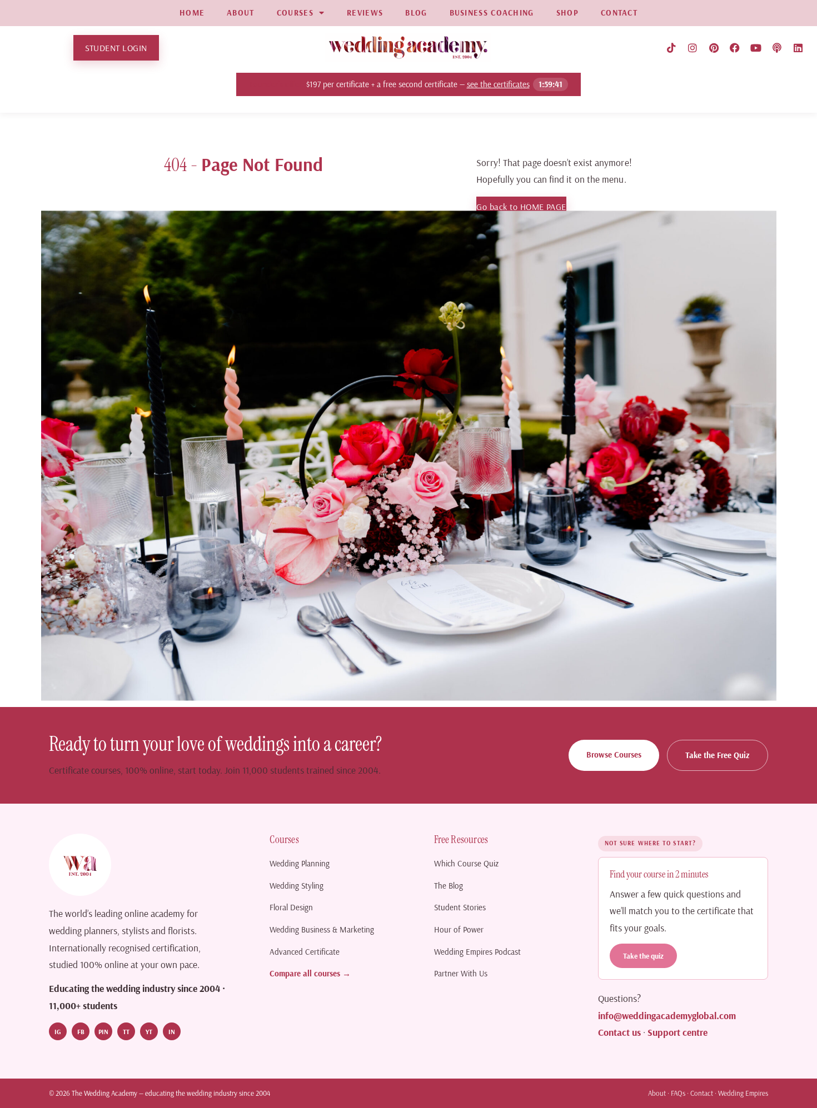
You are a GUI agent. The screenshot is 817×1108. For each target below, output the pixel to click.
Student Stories (460, 907)
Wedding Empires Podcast (477, 951)
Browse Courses (613, 754)
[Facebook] (735, 48)
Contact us (619, 1032)
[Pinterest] (714, 48)
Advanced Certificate (305, 951)
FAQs (678, 1093)
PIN (103, 1031)
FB (80, 1031)
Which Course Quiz (466, 863)
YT (149, 1031)
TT (126, 1031)
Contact (701, 1093)
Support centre (677, 1032)
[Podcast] (777, 48)
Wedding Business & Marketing (322, 929)
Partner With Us (460, 973)
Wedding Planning (300, 863)
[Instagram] (693, 48)
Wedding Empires (743, 1093)
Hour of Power (459, 929)
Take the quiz (643, 955)
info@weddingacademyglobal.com (667, 1015)
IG (57, 1031)
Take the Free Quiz (717, 755)
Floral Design (291, 907)
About (657, 1093)
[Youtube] (756, 48)
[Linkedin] (798, 48)
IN (171, 1031)
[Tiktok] (671, 48)
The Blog (448, 885)
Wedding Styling (296, 885)
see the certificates (497, 84)
